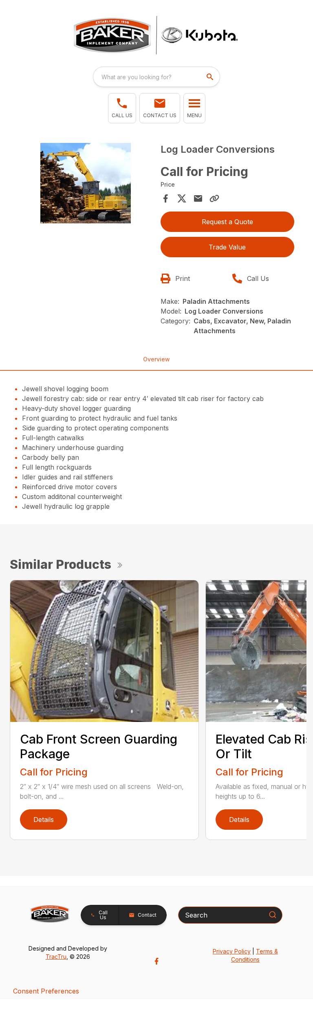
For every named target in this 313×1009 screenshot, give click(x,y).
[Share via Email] (198, 198)
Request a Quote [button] (227, 222)
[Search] (272, 915)
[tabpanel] (85, 184)
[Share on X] (182, 198)
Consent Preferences (46, 991)
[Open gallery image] (85, 183)
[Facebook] (156, 961)
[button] (122, 108)
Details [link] (43, 819)
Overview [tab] (156, 359)
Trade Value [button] (227, 247)
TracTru (56, 956)
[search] (211, 76)
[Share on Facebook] (165, 198)
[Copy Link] (214, 198)
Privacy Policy (232, 951)
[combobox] (156, 77)
